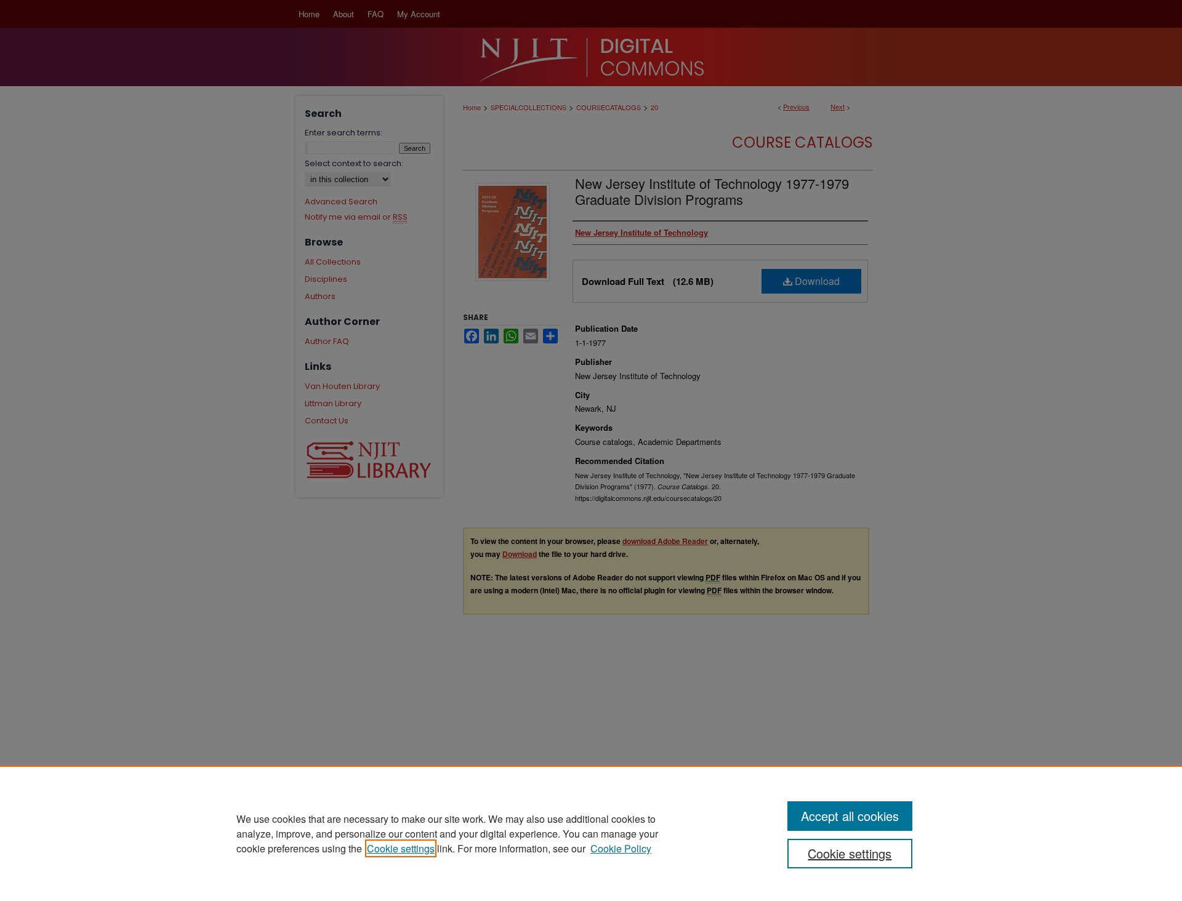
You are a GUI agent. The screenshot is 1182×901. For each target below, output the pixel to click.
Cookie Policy (620, 848)
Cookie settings (401, 848)
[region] (591, 833)
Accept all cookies (850, 816)
